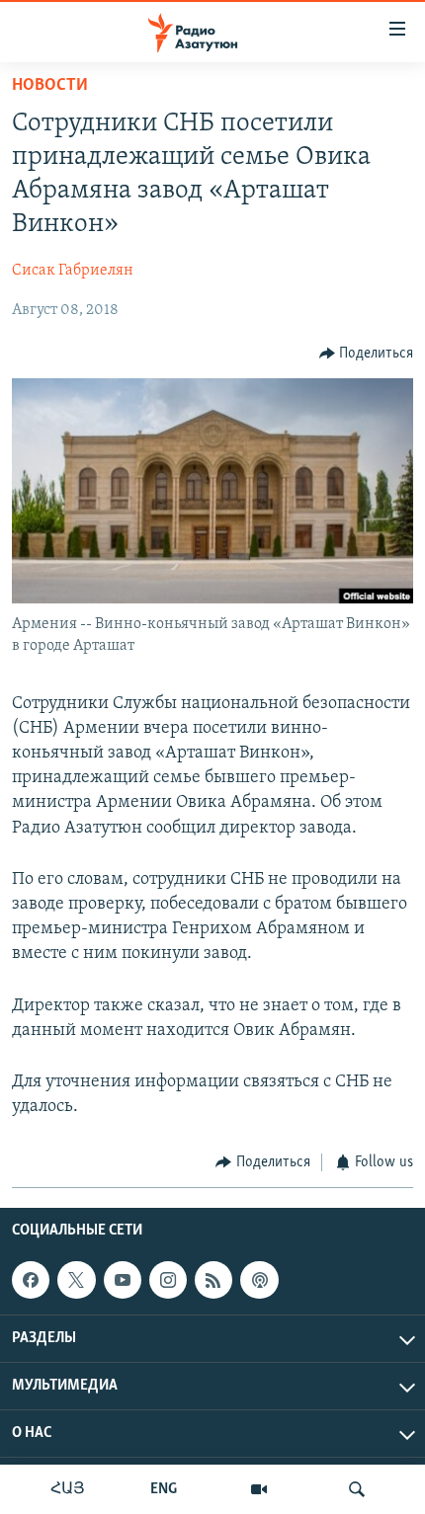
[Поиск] (356, 1489)
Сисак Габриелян (72, 271)
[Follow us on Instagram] (168, 1280)
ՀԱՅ (67, 1489)
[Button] (366, 353)
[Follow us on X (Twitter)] (76, 1280)
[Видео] (259, 1489)
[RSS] (213, 1280)
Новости (50, 86)
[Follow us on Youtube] (122, 1280)
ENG (163, 1489)
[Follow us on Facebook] (30, 1280)
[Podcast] (259, 1280)
